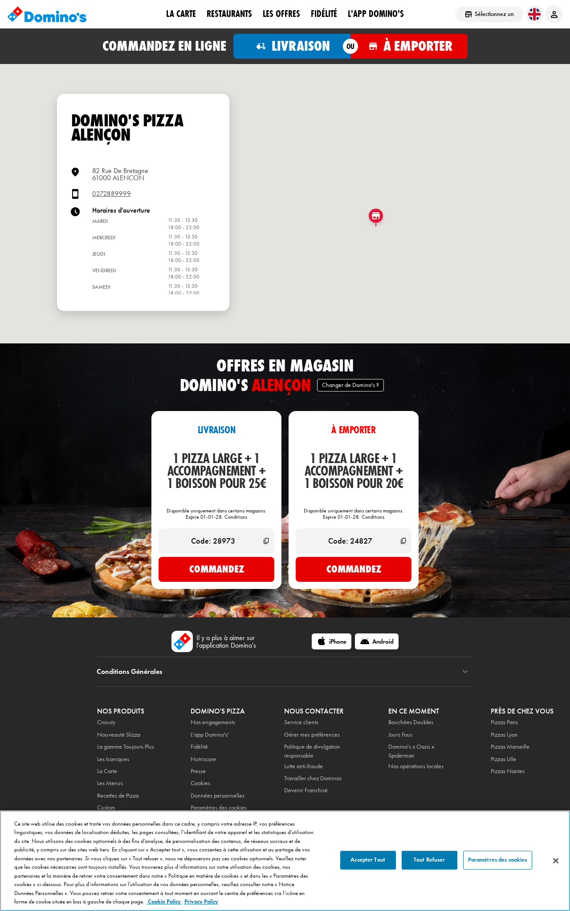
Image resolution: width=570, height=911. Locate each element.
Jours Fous (400, 734)
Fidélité (199, 746)
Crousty (106, 722)
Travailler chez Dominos (313, 778)
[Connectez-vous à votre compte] (554, 14)
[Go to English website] (534, 14)
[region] (285, 860)
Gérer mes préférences (312, 734)
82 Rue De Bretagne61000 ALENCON (120, 174)
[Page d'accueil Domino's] (47, 14)
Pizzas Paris (504, 722)
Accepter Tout (367, 859)
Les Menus (110, 783)
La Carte (181, 14)
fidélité (324, 14)
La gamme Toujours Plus (125, 746)
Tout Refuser (429, 859)
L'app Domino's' (210, 734)
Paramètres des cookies (219, 807)
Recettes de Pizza (117, 795)
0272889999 (111, 194)
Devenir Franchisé (306, 790)
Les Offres (281, 14)
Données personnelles (217, 795)
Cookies (200, 783)
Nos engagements (213, 722)
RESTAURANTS (229, 14)
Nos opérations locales (416, 766)
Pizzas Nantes (508, 771)
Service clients (301, 722)
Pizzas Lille (503, 759)
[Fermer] (556, 861)
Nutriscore (203, 759)
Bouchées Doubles (410, 722)
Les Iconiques (113, 759)
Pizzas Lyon (504, 734)
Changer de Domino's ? (350, 385)
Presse (198, 771)
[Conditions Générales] (465, 671)
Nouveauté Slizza (118, 734)
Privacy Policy (201, 901)
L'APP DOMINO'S (376, 14)
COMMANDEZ (216, 569)
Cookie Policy (164, 901)
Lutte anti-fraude (303, 766)
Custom (106, 807)
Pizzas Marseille (510, 746)
